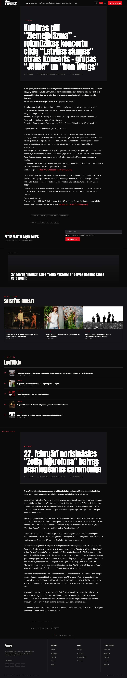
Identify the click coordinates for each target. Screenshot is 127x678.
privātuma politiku (90, 235)
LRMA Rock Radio (67, 3)
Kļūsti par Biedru (115, 3)
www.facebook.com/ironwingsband (73, 204)
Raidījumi (42, 3)
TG (47, 222)
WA (43, 222)
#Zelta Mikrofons (48, 621)
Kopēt (56, 222)
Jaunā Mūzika (50, 3)
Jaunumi (29, 21)
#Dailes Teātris (36, 621)
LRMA (75, 3)
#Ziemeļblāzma (64, 215)
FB (38, 222)
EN (105, 3)
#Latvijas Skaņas (52, 215)
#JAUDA (43, 215)
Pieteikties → (72, 239)
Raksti (27, 3)
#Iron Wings (35, 215)
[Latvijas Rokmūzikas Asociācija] (13, 3)
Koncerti (34, 3)
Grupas (58, 3)
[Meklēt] (96, 3)
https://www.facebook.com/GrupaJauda (55, 170)
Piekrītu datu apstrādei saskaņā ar (81, 235)
